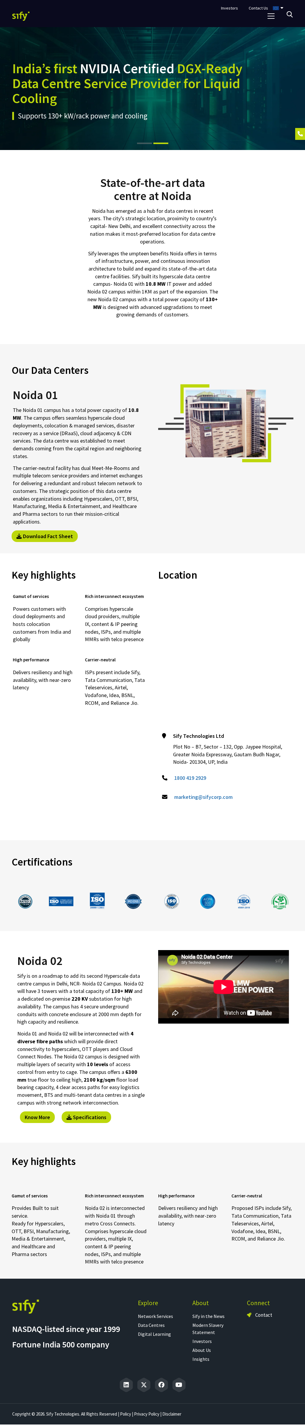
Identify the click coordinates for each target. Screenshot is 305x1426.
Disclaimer (171, 1414)
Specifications (89, 1117)
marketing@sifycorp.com (203, 797)
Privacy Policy (146, 1414)
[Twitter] (143, 1385)
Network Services (155, 1316)
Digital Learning (154, 1334)
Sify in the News (208, 1316)
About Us (201, 1350)
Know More (37, 1117)
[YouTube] (179, 1385)
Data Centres (151, 1325)
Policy (125, 1414)
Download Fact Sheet (47, 536)
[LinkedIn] (126, 1385)
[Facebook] (161, 1385)
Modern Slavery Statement (207, 1328)
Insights (200, 1359)
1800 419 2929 (190, 777)
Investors (202, 1341)
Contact (263, 1315)
